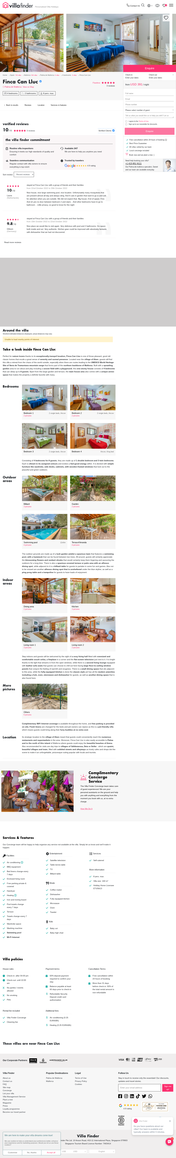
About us (6, 1078)
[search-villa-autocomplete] (143, 5)
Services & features (59, 105)
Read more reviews (12, 242)
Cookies (78, 1084)
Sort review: (8, 174)
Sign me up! (167, 1087)
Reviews (28, 105)
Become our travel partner (14, 1112)
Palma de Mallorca (13, 87)
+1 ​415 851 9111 (133, 163)
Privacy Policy (81, 1081)
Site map (6, 1087)
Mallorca (49, 1081)
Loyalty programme (11, 1109)
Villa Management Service (14, 1096)
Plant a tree (8, 1100)
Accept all (51, 1152)
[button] (59, 350)
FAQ (5, 1084)
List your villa (8, 1093)
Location (41, 105)
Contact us (7, 1081)
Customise (12, 1152)
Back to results (12, 105)
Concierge (7, 1090)
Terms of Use (143, 121)
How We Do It (86, 809)
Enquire (149, 131)
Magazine (7, 1103)
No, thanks (31, 1152)
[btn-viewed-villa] (157, 5)
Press (5, 1106)
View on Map (28, 87)
